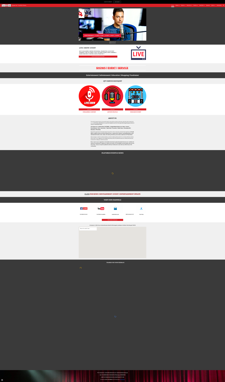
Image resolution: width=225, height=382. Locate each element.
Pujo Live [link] (189, 5)
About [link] (212, 5)
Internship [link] (219, 5)
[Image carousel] (112, 25)
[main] (98, 48)
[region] (112, 2)
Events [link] (182, 5)
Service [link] (195, 5)
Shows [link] (177, 5)
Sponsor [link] (208, 5)
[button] (223, 5)
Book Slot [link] (201, 5)
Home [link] (172, 5)
